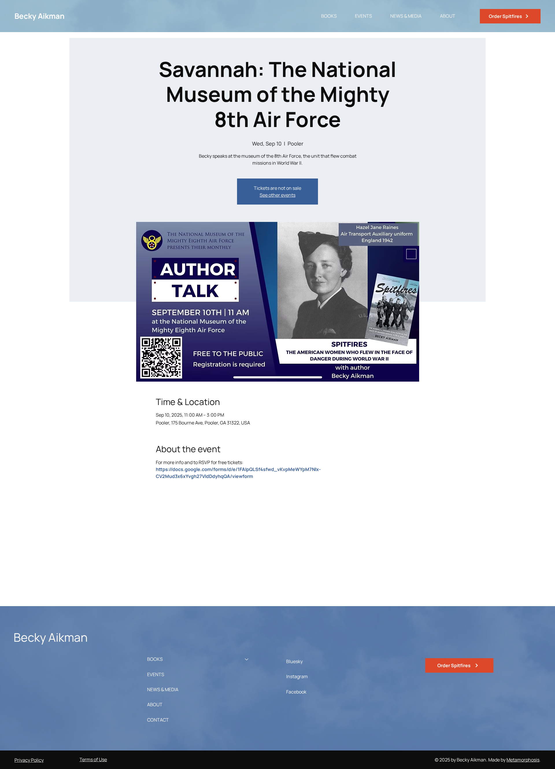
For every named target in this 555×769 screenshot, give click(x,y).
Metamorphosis (522, 760)
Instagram (297, 676)
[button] (324, 16)
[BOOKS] (247, 659)
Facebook (296, 692)
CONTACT (158, 720)
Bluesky (294, 661)
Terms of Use (93, 759)
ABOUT (154, 704)
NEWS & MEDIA (162, 689)
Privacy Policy (29, 760)
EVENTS (155, 674)
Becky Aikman (39, 16)
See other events (277, 195)
